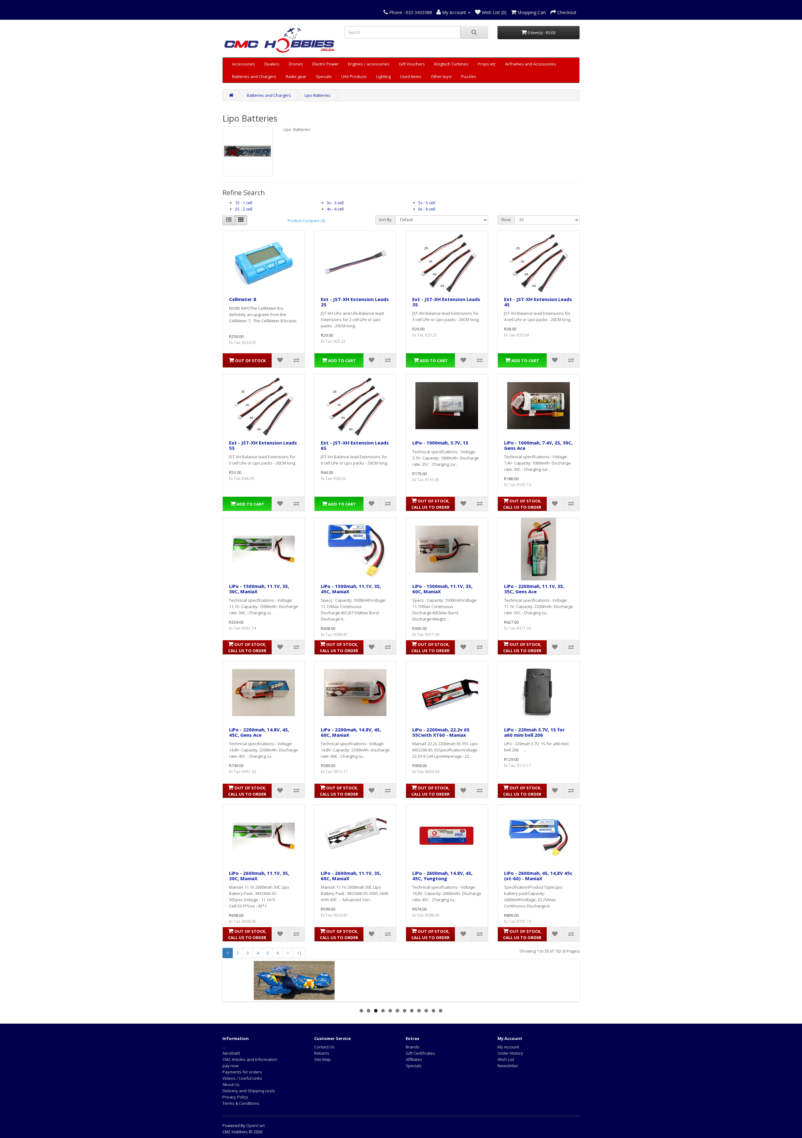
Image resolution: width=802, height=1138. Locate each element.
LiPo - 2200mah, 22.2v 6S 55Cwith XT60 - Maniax (441, 732)
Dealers (271, 64)
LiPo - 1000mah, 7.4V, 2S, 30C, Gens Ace (538, 445)
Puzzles (468, 76)
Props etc (487, 64)
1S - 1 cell (243, 202)
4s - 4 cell (335, 209)
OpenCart (255, 1125)
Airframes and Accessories (530, 64)
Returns (321, 1053)
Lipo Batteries (318, 95)
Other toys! (441, 76)
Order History (510, 1053)
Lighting (383, 76)
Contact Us (324, 1047)
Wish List (505, 1059)
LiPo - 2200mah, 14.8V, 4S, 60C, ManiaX (351, 732)
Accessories (243, 64)
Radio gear (296, 76)
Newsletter (507, 1065)
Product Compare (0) (306, 220)
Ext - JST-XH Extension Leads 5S (263, 445)
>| (299, 953)
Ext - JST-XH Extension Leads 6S (355, 445)
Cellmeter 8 (242, 299)
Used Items (410, 76)
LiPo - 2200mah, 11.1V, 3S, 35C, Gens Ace (534, 589)
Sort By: (385, 219)
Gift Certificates (420, 1053)
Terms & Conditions (240, 1103)
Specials (324, 76)
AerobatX (231, 1053)
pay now (230, 1065)
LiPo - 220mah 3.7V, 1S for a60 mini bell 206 (534, 732)
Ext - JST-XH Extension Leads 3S (446, 302)
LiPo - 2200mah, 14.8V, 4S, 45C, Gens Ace (259, 732)
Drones (296, 64)
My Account (508, 1047)
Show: (506, 219)
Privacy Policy (235, 1097)
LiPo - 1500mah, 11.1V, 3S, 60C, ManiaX (442, 589)
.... (224, 1047)
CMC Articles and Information (249, 1059)
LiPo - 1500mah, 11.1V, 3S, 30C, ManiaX (259, 589)
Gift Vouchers (412, 64)
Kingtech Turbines (451, 64)
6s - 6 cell (426, 209)
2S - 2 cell (243, 209)
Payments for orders (242, 1072)
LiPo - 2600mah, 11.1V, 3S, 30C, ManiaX (259, 875)
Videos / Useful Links (242, 1078)
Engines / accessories (368, 64)
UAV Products (354, 76)
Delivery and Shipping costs (248, 1091)
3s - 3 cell (335, 202)
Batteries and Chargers (254, 76)
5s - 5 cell (426, 202)
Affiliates (414, 1059)
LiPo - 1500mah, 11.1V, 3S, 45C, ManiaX (351, 589)
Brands (412, 1047)
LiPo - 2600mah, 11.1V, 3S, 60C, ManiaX (351, 875)
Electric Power (325, 64)
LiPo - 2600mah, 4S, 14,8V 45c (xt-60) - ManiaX (538, 875)
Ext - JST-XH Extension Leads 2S (355, 302)
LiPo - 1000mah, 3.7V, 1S (440, 442)
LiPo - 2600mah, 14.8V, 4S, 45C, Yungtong (442, 875)
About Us (231, 1084)
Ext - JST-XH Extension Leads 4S (538, 302)
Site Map (322, 1059)
